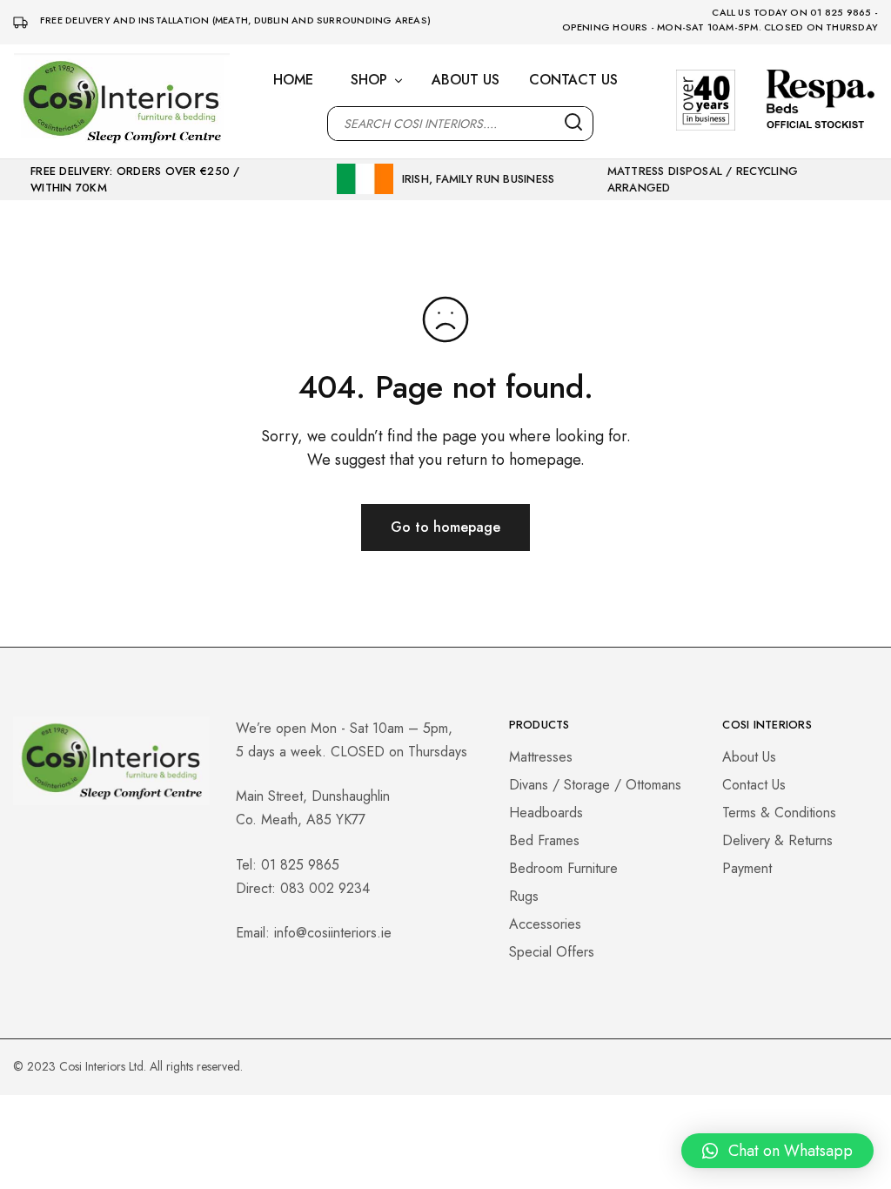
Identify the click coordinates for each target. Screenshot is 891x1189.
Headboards (546, 813)
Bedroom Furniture (563, 868)
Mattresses (541, 757)
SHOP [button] (369, 80)
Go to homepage (445, 527)
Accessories (545, 924)
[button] (777, 1150)
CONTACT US (573, 80)
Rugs (524, 896)
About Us (749, 757)
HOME (293, 80)
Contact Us (754, 785)
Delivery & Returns (777, 840)
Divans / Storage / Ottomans (595, 785)
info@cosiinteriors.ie (333, 933)
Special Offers (551, 952)
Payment (747, 868)
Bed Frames (544, 840)
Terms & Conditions (779, 813)
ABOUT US (465, 80)
